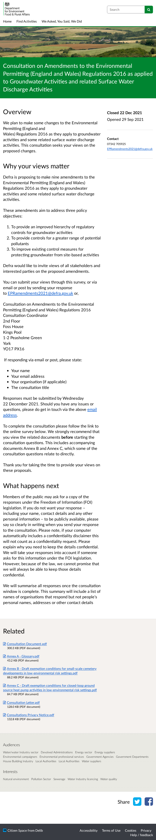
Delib (39, 830)
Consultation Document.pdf (27, 644)
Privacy (146, 830)
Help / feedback (141, 835)
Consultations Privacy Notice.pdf (30, 715)
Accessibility (89, 830)
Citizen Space (17, 830)
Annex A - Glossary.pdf (23, 656)
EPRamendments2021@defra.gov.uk (40, 293)
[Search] (149, 9)
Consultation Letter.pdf (23, 702)
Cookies (130, 830)
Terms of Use (111, 830)
